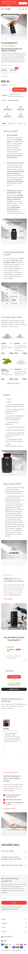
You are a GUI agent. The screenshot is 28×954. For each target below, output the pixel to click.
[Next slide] (25, 661)
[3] (24, 213)
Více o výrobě (7, 599)
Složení (19, 123)
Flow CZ (8, 950)
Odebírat (14, 902)
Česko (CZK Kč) (7, 936)
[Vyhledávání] (19, 9)
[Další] (5, 714)
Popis (4, 123)
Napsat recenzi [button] (14, 689)
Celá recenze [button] (9, 670)
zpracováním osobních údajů (9, 909)
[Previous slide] (2, 661)
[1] (12, 201)
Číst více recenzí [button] (14, 676)
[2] (18, 209)
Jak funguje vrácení (9, 808)
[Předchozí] (2, 714)
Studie (2, 353)
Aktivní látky (11, 123)
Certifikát (11, 353)
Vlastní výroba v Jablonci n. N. (10, 16)
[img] (10, 647)
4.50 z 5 (18, 683)
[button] (5, 46)
